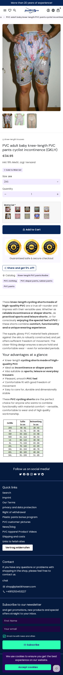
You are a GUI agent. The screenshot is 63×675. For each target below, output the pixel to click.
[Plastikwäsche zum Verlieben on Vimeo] (39, 474)
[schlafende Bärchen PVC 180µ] (37, 209)
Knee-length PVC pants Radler (33, 275)
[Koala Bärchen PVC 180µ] (47, 216)
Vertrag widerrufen (18, 547)
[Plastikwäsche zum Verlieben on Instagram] (31, 474)
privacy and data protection (19, 507)
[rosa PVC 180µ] (18, 216)
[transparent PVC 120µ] (47, 209)
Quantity (7, 189)
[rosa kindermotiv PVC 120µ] (8, 209)
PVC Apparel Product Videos (19, 531)
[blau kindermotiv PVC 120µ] (18, 209)
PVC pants (9, 286)
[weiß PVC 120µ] (8, 216)
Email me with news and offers (21, 636)
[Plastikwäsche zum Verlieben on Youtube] (35, 474)
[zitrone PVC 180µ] (27, 216)
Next (58, 67)
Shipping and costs (13, 536)
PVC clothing (10, 281)
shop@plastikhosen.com (19, 586)
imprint (6, 497)
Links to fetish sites (13, 541)
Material (10, 205)
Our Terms (8, 502)
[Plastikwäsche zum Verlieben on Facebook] (24, 474)
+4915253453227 (14, 591)
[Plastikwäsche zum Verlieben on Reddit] (42, 474)
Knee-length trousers (13, 139)
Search (6, 492)
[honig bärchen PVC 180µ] (27, 209)
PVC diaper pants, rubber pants (36, 281)
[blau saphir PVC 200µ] (37, 216)
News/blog (8, 527)
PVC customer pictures (16, 522)
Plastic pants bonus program (19, 517)
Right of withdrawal (14, 512)
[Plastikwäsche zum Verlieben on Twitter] (20, 474)
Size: (7, 176)
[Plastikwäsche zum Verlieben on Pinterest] (28, 474)
